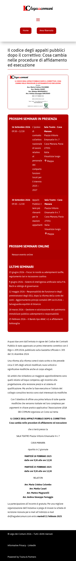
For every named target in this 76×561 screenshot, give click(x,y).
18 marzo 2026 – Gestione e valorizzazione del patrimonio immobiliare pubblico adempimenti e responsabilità (37, 312)
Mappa (50, 161)
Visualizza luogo (52, 156)
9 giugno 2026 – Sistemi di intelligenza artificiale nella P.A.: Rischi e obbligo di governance (37, 284)
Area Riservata (46, 30)
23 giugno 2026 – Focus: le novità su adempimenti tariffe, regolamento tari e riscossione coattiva (36, 274)
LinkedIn (32, 545)
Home (26, 30)
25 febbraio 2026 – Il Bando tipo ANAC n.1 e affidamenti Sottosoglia (36, 321)
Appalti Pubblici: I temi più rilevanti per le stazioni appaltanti (37, 212)
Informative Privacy (17, 545)
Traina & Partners (27, 557)
